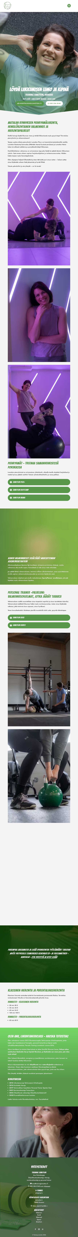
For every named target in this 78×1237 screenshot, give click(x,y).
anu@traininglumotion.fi (40, 1184)
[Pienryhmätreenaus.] (39, 822)
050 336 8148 (35, 1186)
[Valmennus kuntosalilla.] (39, 265)
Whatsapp (47, 1186)
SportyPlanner (47, 578)
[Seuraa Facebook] (35, 1229)
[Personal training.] (39, 458)
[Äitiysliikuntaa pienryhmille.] (39, 726)
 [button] (69, 5)
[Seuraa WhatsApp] (39, 1229)
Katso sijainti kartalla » (39, 1206)
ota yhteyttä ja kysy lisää (44, 957)
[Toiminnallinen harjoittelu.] (39, 919)
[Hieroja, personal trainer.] (39, 361)
